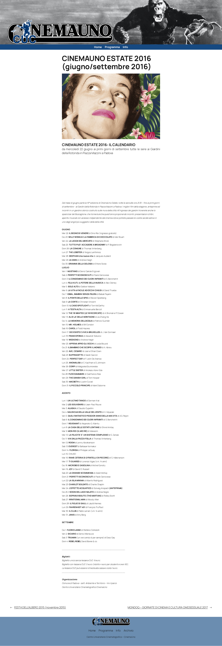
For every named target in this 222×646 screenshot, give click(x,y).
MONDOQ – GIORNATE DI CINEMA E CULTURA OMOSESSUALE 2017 (168, 607)
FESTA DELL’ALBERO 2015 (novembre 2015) (40, 607)
